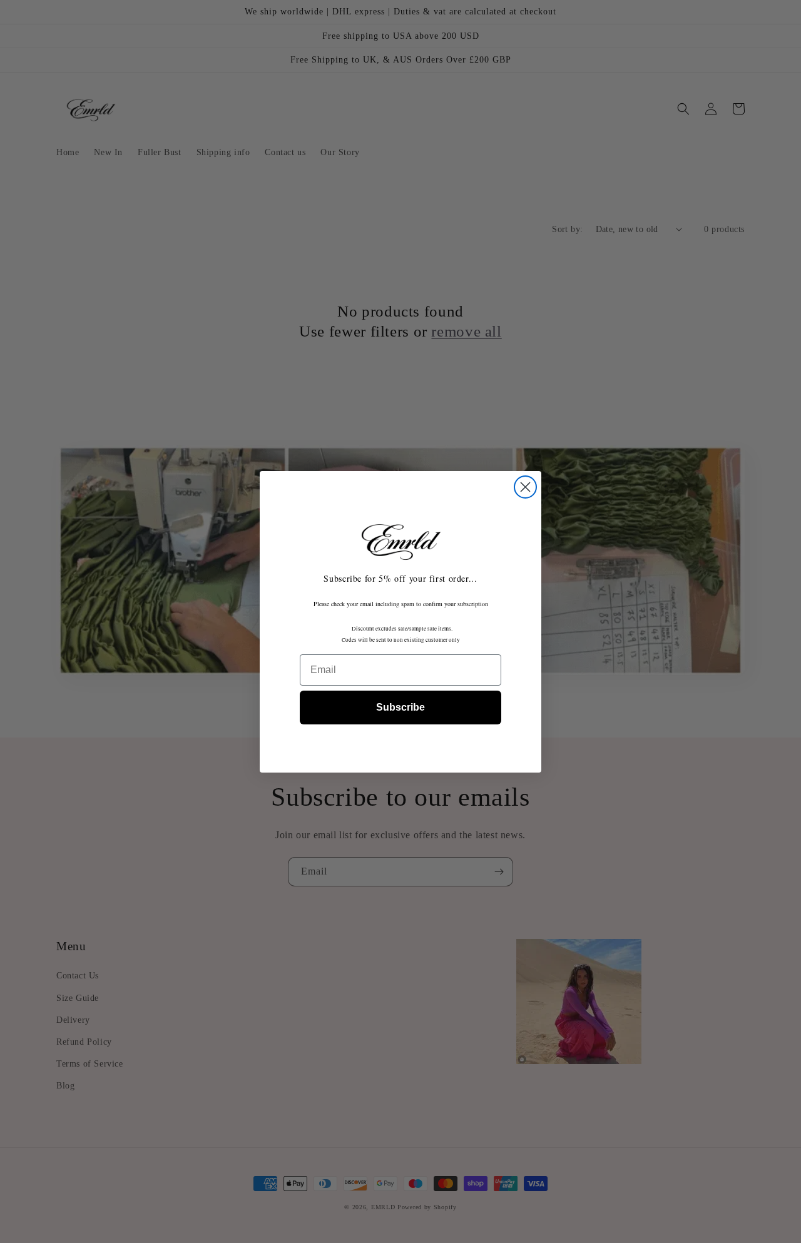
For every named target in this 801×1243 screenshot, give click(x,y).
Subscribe (400, 707)
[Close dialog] (525, 487)
